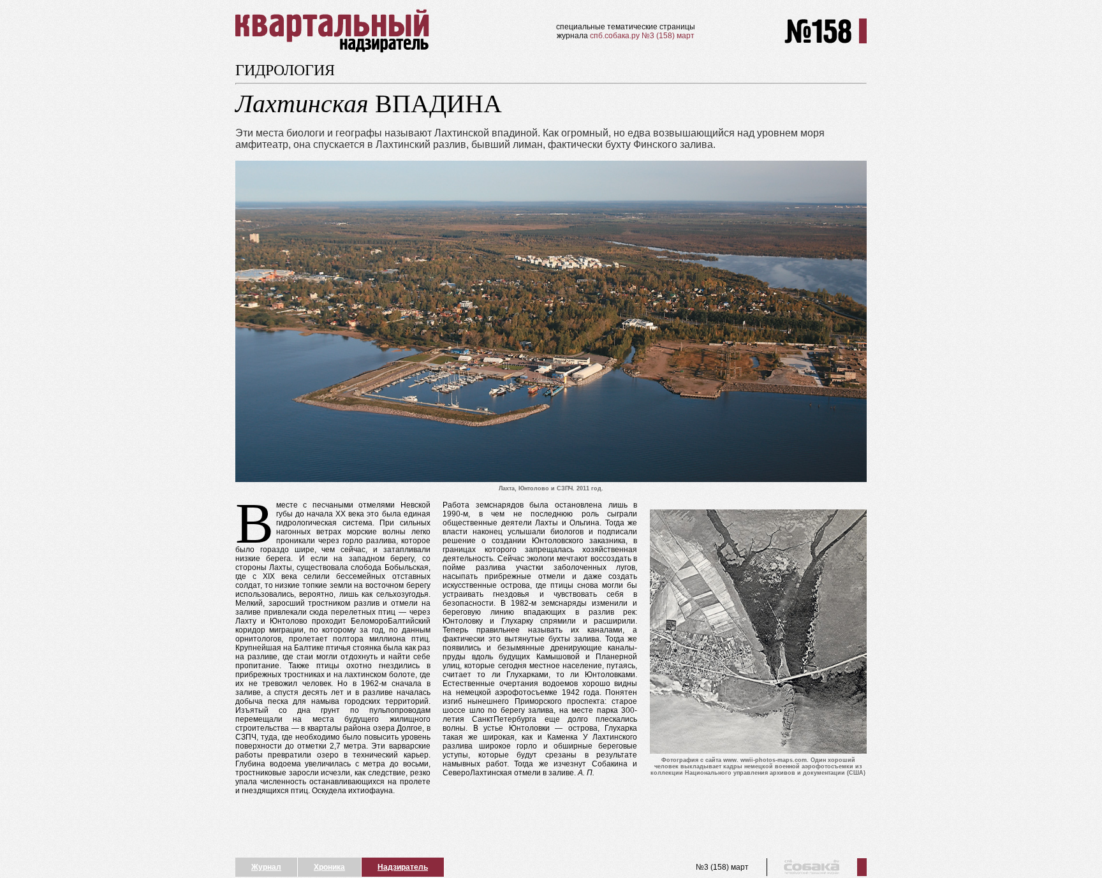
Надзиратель (403, 867)
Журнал (266, 867)
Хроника (329, 867)
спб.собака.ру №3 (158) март (642, 35)
